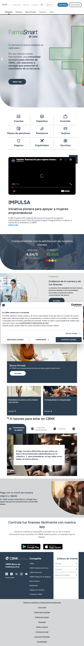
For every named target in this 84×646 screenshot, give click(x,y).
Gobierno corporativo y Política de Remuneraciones (42, 602)
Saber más (13, 224)
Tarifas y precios (42, 627)
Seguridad (42, 622)
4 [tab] (74, 104)
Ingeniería (42, 12)
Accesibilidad (42, 642)
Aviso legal (42, 607)
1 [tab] (69, 104)
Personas (8, 12)
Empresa (19, 12)
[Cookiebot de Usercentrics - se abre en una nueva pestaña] (73, 305)
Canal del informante (42, 637)
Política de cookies (42, 617)
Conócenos (16, 5)
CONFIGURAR (41, 340)
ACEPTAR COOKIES (68, 340)
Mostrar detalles (72, 333)
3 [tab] (72, 104)
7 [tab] (79, 104)
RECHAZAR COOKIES (15, 340)
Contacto (35, 5)
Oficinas (26, 5)
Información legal (42, 632)
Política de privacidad (42, 612)
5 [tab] (76, 104)
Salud (52, 12)
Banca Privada (30, 12)
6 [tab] (77, 104)
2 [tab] (71, 104)
